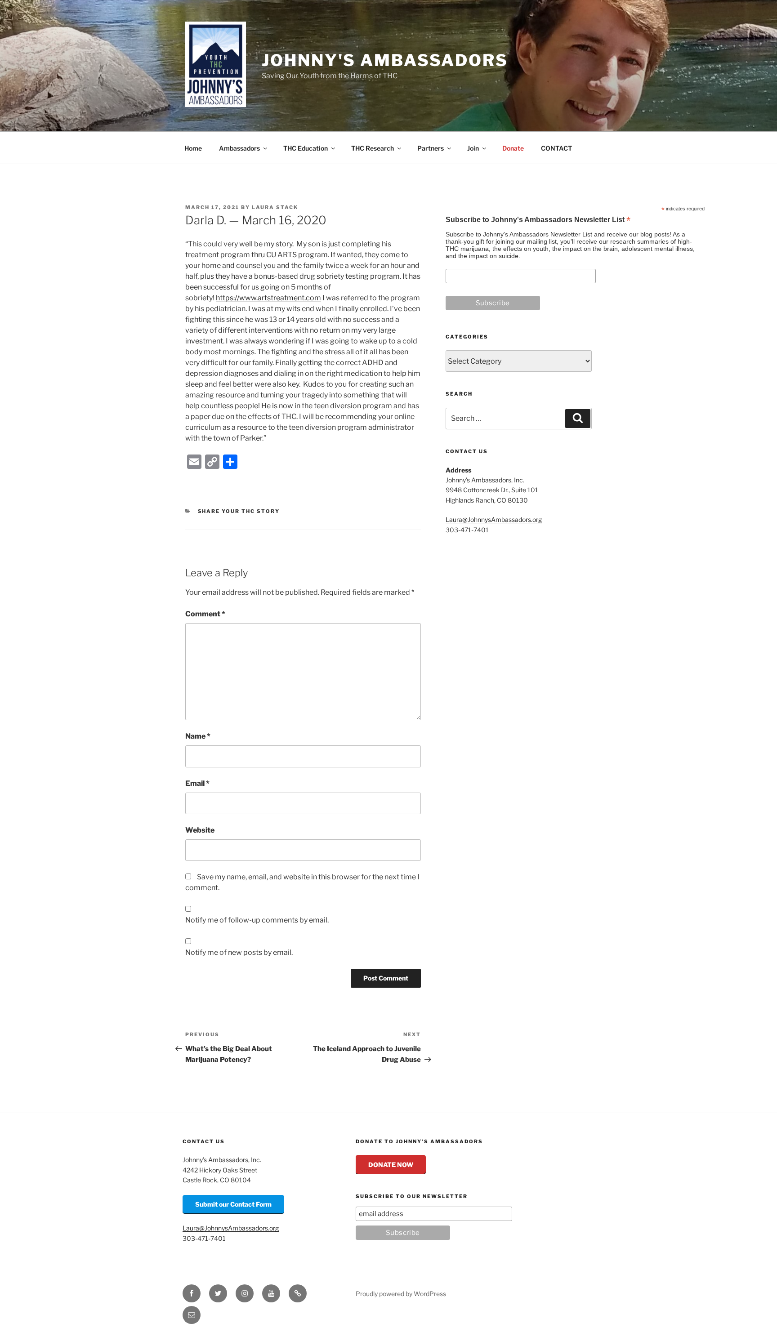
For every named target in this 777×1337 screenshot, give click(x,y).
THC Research (372, 148)
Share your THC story (239, 511)
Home (193, 148)
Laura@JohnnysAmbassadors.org (494, 519)
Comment (205, 614)
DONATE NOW (390, 1164)
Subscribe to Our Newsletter (412, 1196)
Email (197, 783)
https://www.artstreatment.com (268, 298)
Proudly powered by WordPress (401, 1293)
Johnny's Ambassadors (385, 60)
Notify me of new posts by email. (239, 952)
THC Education (305, 148)
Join (473, 148)
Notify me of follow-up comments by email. (257, 920)
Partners (430, 148)
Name (197, 736)
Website (199, 830)
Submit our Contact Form (233, 1204)
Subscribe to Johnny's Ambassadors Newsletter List (538, 220)
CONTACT (556, 148)
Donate (513, 148)
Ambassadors (239, 148)
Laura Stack (275, 207)
